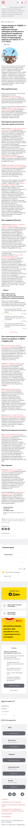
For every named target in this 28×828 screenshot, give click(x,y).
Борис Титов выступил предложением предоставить (12, 256)
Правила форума (6, 813)
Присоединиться (14, 760)
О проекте (4, 799)
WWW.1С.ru (5, 706)
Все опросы (14, 332)
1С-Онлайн (5, 711)
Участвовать (14, 746)
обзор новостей (10, 519)
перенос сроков (12, 520)
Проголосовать (14, 685)
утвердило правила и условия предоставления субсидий (13, 226)
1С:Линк (4, 709)
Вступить (14, 773)
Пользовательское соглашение (11, 802)
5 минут (7, 522)
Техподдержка (6, 816)
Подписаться (14, 733)
